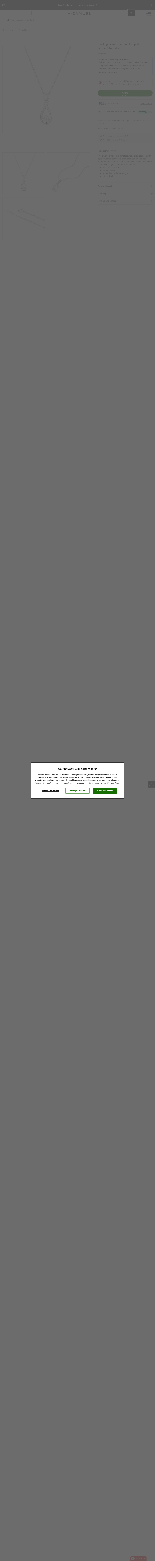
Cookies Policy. (113, 783)
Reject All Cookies (50, 790)
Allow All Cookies (105, 790)
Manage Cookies (77, 790)
